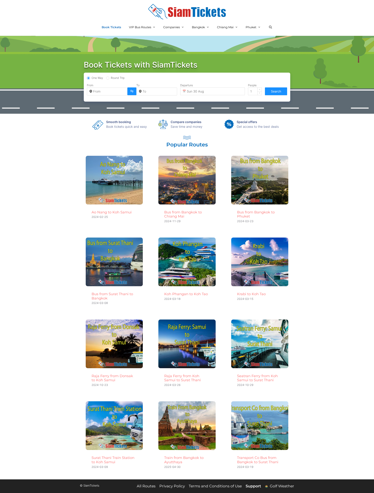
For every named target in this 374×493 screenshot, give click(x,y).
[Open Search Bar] (270, 27)
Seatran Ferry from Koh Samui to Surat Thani (257, 378)
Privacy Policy (172, 486)
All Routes (146, 486)
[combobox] (109, 91)
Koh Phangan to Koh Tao (186, 294)
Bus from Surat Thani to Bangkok (112, 296)
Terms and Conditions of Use (215, 486)
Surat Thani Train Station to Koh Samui (113, 460)
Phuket (251, 27)
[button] (260, 89)
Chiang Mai (225, 27)
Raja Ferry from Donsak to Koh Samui (112, 378)
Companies (171, 27)
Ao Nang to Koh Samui (112, 212)
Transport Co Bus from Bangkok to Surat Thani (257, 460)
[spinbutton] (255, 91)
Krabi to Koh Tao (251, 294)
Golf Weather (281, 486)
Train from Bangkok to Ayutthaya (184, 460)
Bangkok (198, 27)
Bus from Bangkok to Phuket (256, 214)
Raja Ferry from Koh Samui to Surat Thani (182, 378)
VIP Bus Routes (140, 27)
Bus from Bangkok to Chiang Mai (183, 214)
